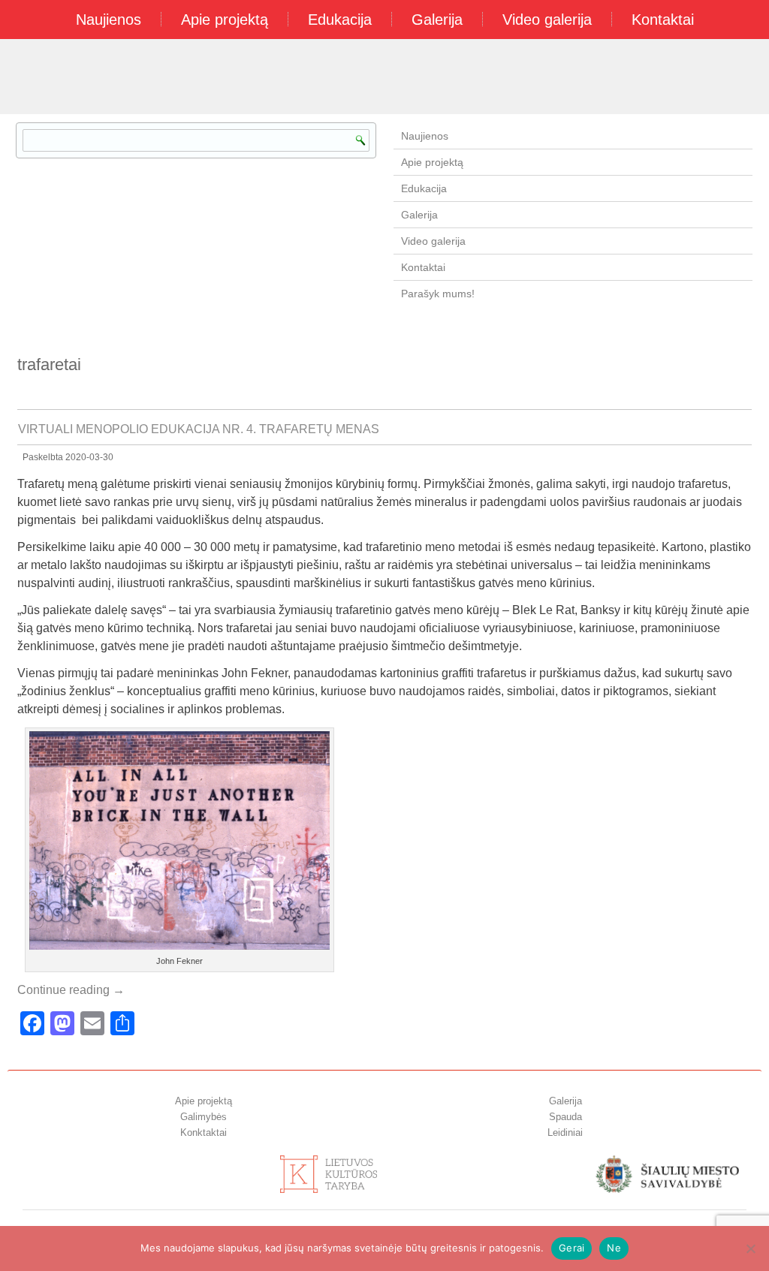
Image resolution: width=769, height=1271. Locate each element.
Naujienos (108, 19)
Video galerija (547, 19)
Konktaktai (203, 1132)
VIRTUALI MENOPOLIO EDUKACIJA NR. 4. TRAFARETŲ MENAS (198, 429)
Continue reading (71, 989)
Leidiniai (565, 1132)
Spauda (565, 1116)
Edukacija (340, 19)
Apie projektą (224, 19)
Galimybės (203, 1116)
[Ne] (750, 1248)
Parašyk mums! (438, 294)
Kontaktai (663, 19)
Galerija (437, 19)
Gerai (571, 1248)
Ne (614, 1248)
